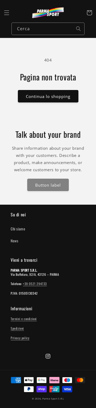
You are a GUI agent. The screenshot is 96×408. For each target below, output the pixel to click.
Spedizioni (17, 328)
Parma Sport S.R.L (53, 398)
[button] (7, 13)
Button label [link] (48, 185)
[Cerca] (78, 29)
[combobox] (48, 29)
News (14, 240)
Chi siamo (18, 228)
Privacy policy (20, 338)
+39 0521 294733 (35, 283)
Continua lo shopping (48, 96)
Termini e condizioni (24, 318)
